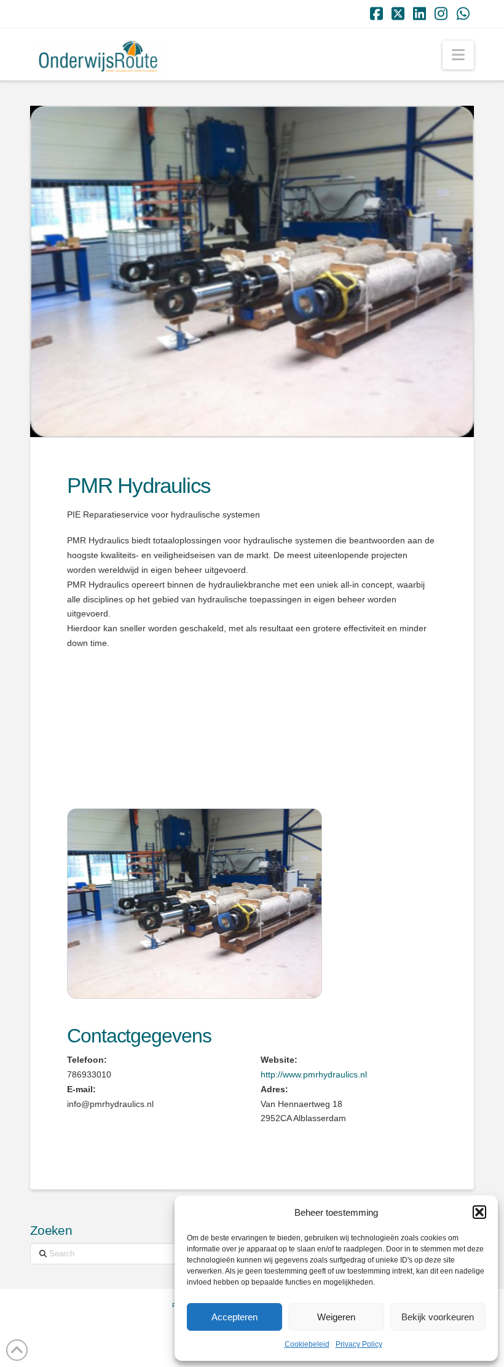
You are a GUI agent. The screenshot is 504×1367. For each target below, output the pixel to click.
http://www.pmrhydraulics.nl (314, 1074)
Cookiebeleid (307, 1344)
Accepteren (234, 1317)
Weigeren (336, 1317)
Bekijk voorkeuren (437, 1317)
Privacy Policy (359, 1344)
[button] (479, 1212)
